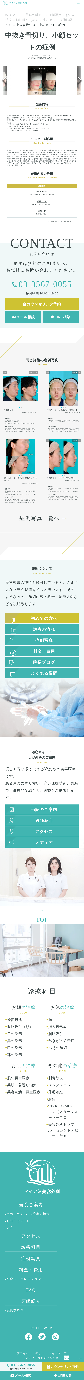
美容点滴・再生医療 (23, 1092)
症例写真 (55, 15)
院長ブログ (44, 662)
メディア (44, 842)
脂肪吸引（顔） (27, 20)
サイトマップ (58, 1353)
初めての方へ (44, 618)
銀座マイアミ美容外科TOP (25, 15)
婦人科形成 (57, 1027)
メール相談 (23, 1375)
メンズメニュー (61, 1085)
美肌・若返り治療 (22, 1085)
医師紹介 (44, 820)
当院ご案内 (31, 1204)
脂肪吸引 (55, 1034)
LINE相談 (65, 1375)
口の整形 (14, 1048)
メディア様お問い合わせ (42, 1358)
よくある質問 (44, 673)
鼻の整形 (14, 1041)
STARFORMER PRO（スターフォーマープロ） (63, 1111)
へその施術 (57, 1048)
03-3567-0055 (45, 284)
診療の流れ (44, 629)
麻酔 (52, 1099)
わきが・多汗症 (61, 1041)
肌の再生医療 (18, 1078)
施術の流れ (41, 1214)
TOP (66, 1358)
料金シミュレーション (23, 1279)
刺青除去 (55, 1078)
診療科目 (31, 1247)
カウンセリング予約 (65, 1366)
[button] (41, 96)
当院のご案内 (44, 809)
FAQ (31, 1290)
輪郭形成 (14, 1020)
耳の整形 (14, 1055)
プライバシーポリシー (32, 1353)
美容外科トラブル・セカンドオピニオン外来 (63, 1130)
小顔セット (42, 201)
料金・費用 (44, 651)
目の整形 (14, 1034)
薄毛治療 (55, 1092)
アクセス (44, 831)
